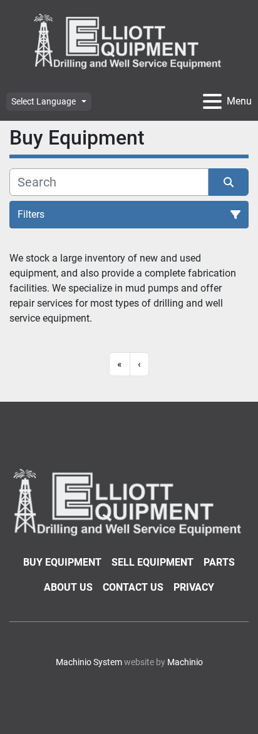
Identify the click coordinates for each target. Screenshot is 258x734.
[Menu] (212, 101)
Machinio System (89, 662)
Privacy (193, 587)
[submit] (229, 182)
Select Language (43, 101)
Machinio (185, 662)
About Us (68, 587)
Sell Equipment (152, 562)
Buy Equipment (62, 562)
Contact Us (133, 587)
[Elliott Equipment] (129, 501)
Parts (219, 562)
